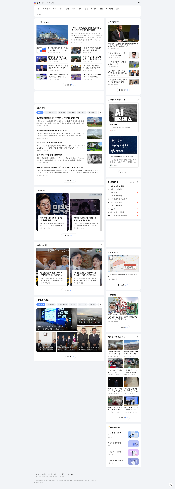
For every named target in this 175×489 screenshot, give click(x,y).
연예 (43, 3)
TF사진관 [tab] (41, 304)
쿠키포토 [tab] (92, 304)
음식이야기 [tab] (92, 112)
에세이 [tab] (40, 112)
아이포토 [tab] (73, 304)
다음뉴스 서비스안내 (40, 474)
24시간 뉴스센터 (52, 474)
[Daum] (35, 2)
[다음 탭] (100, 112)
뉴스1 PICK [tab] (50, 304)
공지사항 (61, 474)
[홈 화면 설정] (171, 485)
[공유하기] (139, 2)
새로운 (70, 85)
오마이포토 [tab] (82, 304)
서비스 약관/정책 (70, 474)
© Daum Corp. (38, 483)
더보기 (122, 172)
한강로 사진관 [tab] (62, 304)
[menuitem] (38, 9)
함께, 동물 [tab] (71, 112)
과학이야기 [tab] (81, 112)
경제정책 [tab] (62, 112)
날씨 (52, 3)
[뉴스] (38, 2)
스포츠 (47, 3)
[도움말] (101, 190)
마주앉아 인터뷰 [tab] (51, 112)
